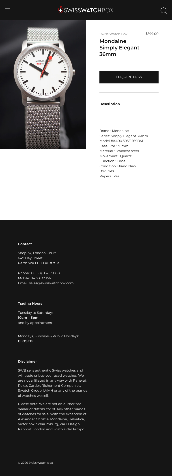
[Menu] (8, 10)
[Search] (164, 11)
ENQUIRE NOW (129, 77)
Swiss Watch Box (113, 34)
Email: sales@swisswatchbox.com (46, 283)
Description (109, 104)
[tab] (111, 104)
